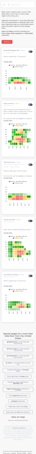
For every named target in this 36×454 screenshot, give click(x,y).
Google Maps (8, 61)
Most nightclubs (18, 395)
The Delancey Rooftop (11, 274)
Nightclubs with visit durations (18, 412)
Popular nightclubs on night (18, 370)
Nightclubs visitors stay (18, 406)
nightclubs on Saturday (18, 389)
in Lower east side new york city (18, 342)
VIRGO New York (9, 162)
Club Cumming (8, 103)
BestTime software (19, 428)
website (21, 118)
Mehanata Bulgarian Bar (11, 50)
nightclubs (18, 401)
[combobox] (15, 4)
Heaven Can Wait (9, 219)
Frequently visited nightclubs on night (18, 382)
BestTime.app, (21, 451)
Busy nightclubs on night (18, 376)
